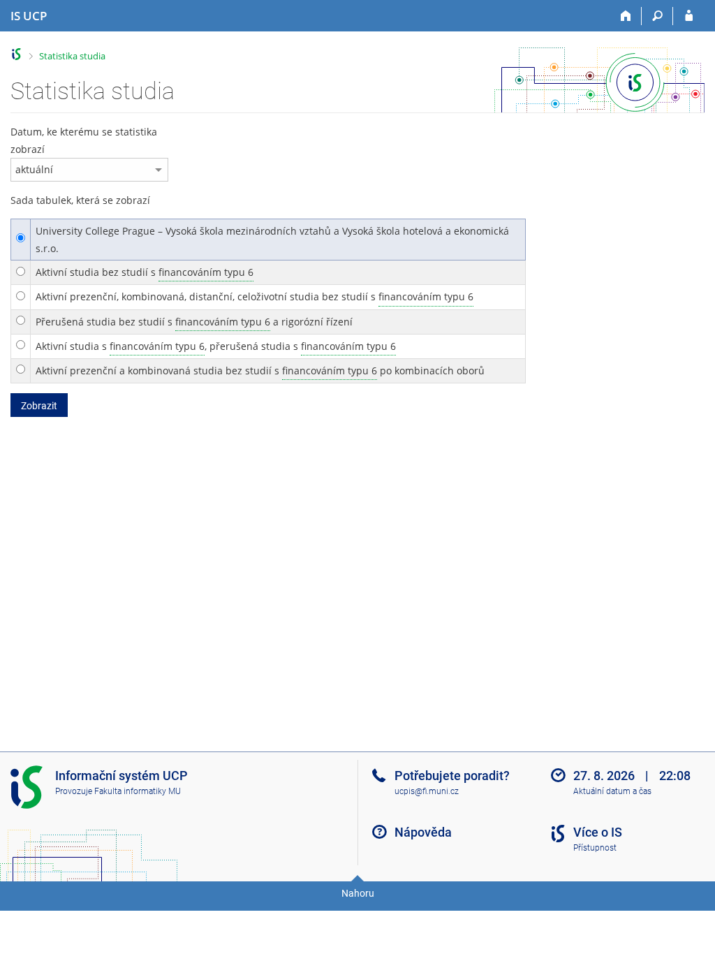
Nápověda (423, 832)
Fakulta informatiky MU (137, 791)
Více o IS (597, 832)
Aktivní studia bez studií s (144, 272)
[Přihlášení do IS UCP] (689, 16)
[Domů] (626, 16)
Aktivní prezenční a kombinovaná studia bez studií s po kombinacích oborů (260, 370)
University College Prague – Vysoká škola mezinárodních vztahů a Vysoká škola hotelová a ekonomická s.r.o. (272, 239)
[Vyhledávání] (657, 16)
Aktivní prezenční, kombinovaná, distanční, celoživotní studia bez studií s (254, 296)
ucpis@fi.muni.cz (427, 791)
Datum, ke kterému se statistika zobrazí (83, 140)
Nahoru (357, 893)
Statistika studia (72, 56)
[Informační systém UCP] (16, 54)
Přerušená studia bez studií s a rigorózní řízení (194, 321)
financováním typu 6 (206, 272)
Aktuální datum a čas (612, 791)
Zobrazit (39, 405)
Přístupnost (595, 848)
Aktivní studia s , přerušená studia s (216, 346)
